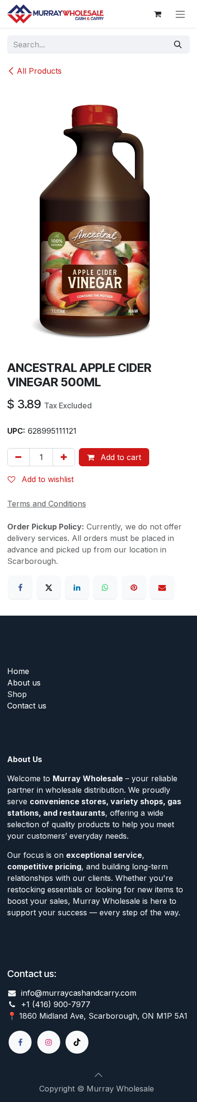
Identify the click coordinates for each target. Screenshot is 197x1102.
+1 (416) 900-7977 (55, 1004)
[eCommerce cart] (157, 13)
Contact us (26, 705)
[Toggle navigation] (180, 14)
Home (18, 671)
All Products (39, 71)
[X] (48, 587)
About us (24, 682)
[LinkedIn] (77, 587)
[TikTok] (77, 1042)
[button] (98, 1074)
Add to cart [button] (119, 457)
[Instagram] (48, 1042)
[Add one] (64, 457)
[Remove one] (18, 457)
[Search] (178, 44)
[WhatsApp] (105, 587)
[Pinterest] (133, 587)
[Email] (162, 587)
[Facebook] (20, 587)
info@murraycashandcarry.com (78, 993)
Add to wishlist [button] (46, 479)
